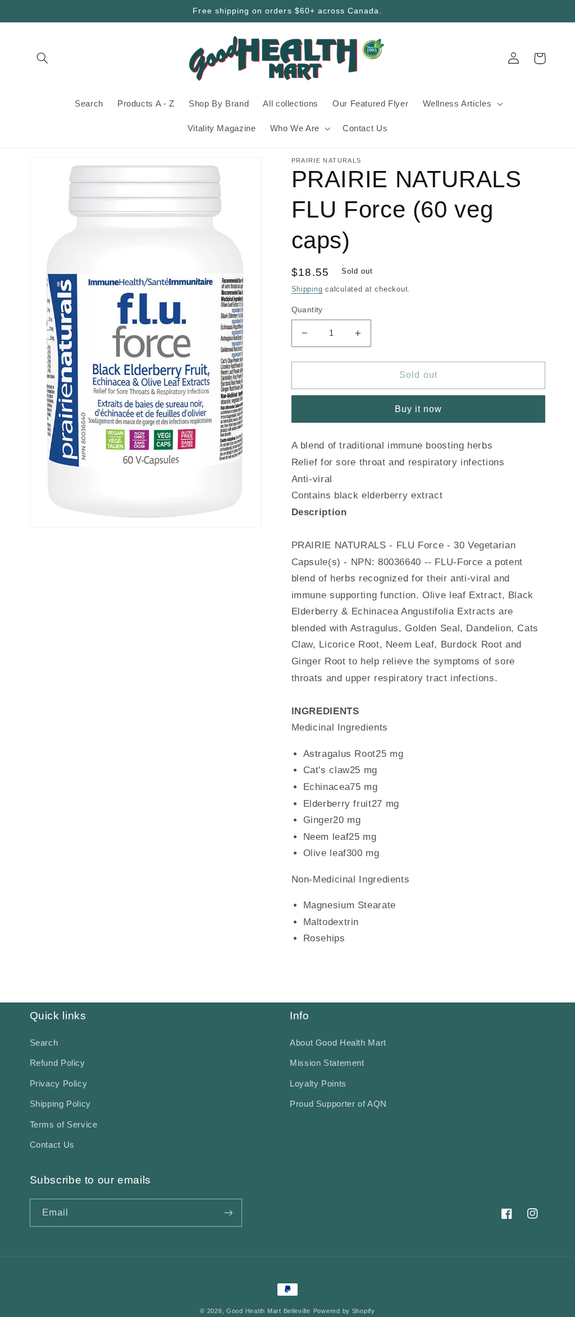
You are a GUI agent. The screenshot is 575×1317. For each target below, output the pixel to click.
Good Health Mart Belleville (268, 1310)
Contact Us (52, 1144)
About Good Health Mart (338, 1042)
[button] (43, 58)
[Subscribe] (228, 1212)
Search (44, 1042)
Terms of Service (64, 1124)
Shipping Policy (60, 1103)
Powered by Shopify (344, 1310)
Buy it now (418, 409)
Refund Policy (57, 1063)
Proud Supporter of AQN (338, 1103)
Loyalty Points (318, 1083)
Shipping (307, 289)
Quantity (307, 310)
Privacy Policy (59, 1083)
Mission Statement (327, 1063)
